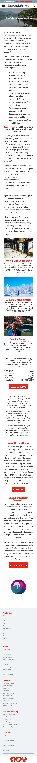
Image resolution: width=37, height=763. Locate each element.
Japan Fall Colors (7, 717)
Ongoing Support (18, 339)
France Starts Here (8, 743)
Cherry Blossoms (8, 649)
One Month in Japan (8, 698)
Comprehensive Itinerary (18, 299)
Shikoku (5, 621)
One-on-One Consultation (18, 260)
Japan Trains (6, 652)
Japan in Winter (7, 669)
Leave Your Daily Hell (9, 745)
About (4, 735)
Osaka (4, 623)
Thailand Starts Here (8, 748)
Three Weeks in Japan (9, 719)
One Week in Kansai (8, 693)
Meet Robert (6, 750)
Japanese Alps (7, 628)
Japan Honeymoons (8, 722)
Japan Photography (8, 657)
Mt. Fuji (5, 641)
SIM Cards (6, 664)
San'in (4, 633)
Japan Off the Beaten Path (10, 703)
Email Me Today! (18, 386)
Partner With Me (7, 738)
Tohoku (5, 631)
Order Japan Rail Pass (9, 740)
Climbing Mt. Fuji (7, 700)
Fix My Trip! (18, 489)
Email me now (10, 126)
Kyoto (4, 618)
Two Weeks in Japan (8, 683)
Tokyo (4, 616)
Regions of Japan (7, 667)
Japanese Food (7, 662)
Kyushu (5, 636)
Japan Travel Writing (8, 659)
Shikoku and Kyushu (8, 690)
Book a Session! (18, 565)
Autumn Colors (7, 654)
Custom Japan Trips (8, 727)
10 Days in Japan (7, 705)
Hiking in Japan (7, 688)
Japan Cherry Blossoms (9, 714)
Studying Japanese (8, 674)
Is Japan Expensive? (8, 672)
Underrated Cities (7, 695)
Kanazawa (6, 626)
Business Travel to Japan (10, 724)
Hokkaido (5, 638)
